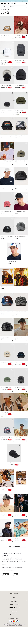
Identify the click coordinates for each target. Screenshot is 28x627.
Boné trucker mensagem (20, 362)
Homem (14, 3)
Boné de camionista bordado (7, 161)
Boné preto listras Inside (20, 211)
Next (12, 25)
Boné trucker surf (4, 487)
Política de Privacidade (7, 624)
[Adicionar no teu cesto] (13, 39)
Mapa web (20, 625)
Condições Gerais (9, 625)
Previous (1, 25)
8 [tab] (20, 193)
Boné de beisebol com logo (20, 60)
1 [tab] (1, 17)
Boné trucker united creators (21, 35)
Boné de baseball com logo (20, 236)
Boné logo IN (11, 462)
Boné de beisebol (4, 412)
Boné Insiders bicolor (12, 261)
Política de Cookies (15, 624)
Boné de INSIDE (4, 538)
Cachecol (16, 574)
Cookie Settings (22, 624)
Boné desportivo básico (20, 437)
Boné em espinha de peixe (20, 311)
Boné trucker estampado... (6, 85)
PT (16, 613)
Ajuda (14, 597)
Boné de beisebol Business (6, 387)
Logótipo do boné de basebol (21, 186)
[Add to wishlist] (12, 17)
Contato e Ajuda (14, 593)
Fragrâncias (6, 574)
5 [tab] (18, 17)
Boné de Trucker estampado (7, 311)
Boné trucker (4, 286)
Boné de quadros (4, 337)
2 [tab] (2, 17)
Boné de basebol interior (20, 85)
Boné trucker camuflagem (6, 437)
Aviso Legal (15, 625)
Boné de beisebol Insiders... (7, 186)
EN (18, 613)
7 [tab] (5, 168)
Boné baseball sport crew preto (7, 236)
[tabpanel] (14, 251)
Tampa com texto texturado (21, 513)
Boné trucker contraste (6, 513)
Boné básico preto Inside (6, 110)
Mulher (10, 3)
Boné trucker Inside (5, 60)
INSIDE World (14, 601)
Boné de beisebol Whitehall (7, 362)
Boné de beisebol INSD (20, 161)
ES (13, 613)
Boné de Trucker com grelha (7, 135)
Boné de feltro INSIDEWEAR (21, 337)
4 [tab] (3, 17)
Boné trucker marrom (5, 35)
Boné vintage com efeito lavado (7, 211)
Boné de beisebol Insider (20, 387)
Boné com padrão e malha (20, 135)
